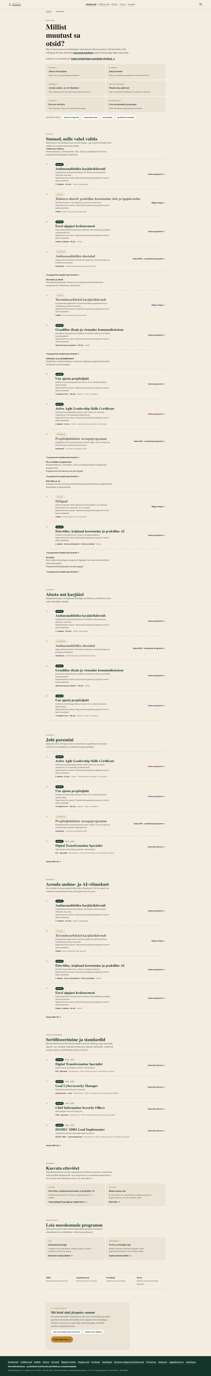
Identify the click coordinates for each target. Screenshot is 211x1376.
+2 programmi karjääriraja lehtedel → (62, 354)
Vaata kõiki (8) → (53, 861)
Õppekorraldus (68, 1362)
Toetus (122, 4)
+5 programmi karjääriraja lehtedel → (62, 275)
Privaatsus (151, 1362)
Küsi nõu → (114, 1202)
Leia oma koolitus (83, 52)
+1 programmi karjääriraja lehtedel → (62, 572)
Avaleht (48, 11)
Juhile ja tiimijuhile (71, 117)
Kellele (114, 4)
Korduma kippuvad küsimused (129, 1362)
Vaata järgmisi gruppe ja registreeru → (67, 1202)
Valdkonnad (103, 4)
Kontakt (131, 4)
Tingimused (83, 1362)
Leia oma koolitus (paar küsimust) (66, 1332)
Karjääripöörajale (91, 117)
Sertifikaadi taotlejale (125, 117)
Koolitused (91, 4)
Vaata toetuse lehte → (120, 1255)
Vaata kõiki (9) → (53, 1017)
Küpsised (162, 1362)
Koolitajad (107, 1362)
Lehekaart (191, 1362)
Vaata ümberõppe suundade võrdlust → (93, 58)
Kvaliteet (95, 1362)
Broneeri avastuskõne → (60, 1255)
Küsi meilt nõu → (62, 1339)
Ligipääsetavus (176, 1362)
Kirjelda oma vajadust (93, 1332)
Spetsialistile (107, 117)
